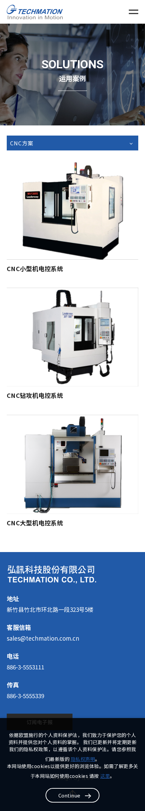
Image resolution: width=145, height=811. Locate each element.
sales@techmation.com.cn (43, 638)
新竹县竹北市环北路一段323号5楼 (50, 609)
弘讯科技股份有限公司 (35, 12)
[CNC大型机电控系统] (72, 464)
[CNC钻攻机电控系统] (72, 337)
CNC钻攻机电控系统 (35, 395)
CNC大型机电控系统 (35, 522)
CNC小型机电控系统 (35, 268)
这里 (105, 775)
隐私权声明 (83, 759)
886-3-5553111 (25, 667)
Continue (69, 795)
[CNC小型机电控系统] (72, 210)
